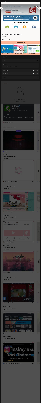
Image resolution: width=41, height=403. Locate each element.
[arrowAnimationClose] (1, 8)
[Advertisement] (4, 201)
